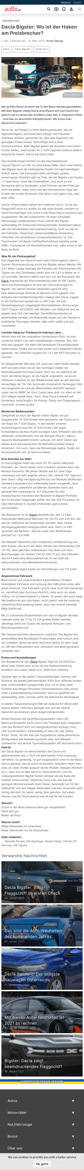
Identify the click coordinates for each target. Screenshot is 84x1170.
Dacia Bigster (22, 49)
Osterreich (41, 49)
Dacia (6, 49)
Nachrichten (11, 20)
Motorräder (17, 1113)
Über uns (15, 1148)
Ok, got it (42, 1164)
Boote (12, 1136)
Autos (12, 1101)
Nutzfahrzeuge (20, 1124)
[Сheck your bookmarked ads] (64, 9)
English (77, 2)
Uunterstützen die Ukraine (42, 1081)
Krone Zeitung (54, 40)
